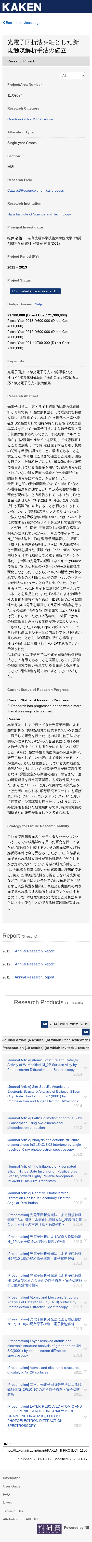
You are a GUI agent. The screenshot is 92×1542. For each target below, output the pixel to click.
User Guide (12, 1486)
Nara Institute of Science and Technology (39, 214)
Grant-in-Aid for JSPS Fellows (30, 119)
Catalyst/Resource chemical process (35, 190)
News (7, 1503)
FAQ (6, 1494)
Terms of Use (13, 1511)
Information (12, 1478)
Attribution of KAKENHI (20, 1519)
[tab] (48, 1002)
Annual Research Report (34, 951)
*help (38, 304)
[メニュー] (86, 5)
